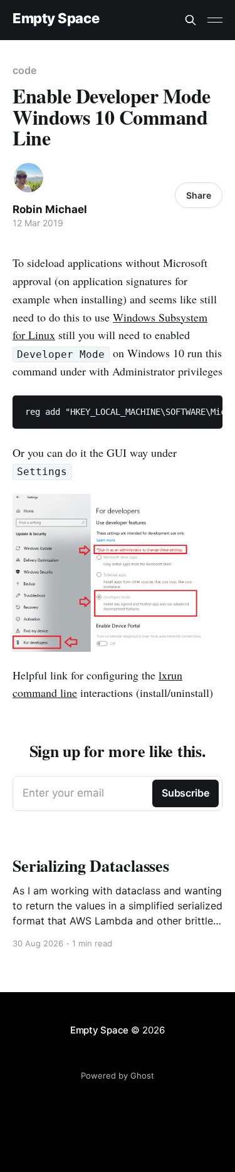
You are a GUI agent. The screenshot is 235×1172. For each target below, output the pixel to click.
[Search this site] (190, 20)
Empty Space (56, 18)
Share (198, 195)
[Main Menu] (215, 20)
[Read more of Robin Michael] (28, 178)
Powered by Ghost (117, 1075)
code (24, 70)
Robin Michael (50, 209)
